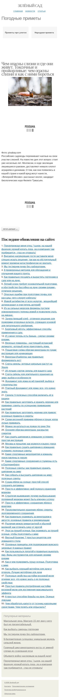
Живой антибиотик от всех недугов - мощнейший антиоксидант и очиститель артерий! (29, 303)
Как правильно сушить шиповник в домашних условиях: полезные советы (27, 448)
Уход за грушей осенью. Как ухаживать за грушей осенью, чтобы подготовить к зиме (29, 532)
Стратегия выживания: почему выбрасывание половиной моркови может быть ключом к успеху (28, 497)
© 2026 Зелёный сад (11, 682)
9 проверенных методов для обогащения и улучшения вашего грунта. (25, 271)
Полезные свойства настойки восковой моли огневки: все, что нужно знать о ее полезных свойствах (27, 579)
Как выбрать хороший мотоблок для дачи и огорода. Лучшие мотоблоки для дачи (26, 570)
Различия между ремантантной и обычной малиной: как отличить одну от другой (26, 525)
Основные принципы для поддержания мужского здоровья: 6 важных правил (29, 546)
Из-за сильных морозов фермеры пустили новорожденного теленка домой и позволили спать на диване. (29, 311)
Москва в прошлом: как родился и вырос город (30, 443)
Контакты (7, 686)
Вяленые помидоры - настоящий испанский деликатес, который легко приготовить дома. (27, 344)
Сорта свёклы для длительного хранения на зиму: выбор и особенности (27, 375)
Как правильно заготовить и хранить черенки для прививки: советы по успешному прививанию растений (29, 405)
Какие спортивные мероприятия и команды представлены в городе (26, 455)
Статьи (42, 11)
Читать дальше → (10, 229)
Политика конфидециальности (15, 690)
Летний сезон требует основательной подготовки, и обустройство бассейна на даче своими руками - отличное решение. (29, 287)
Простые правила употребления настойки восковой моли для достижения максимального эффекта (27, 589)
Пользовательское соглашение (23, 686)
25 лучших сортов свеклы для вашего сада (28, 370)
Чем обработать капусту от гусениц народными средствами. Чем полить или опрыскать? (29, 605)
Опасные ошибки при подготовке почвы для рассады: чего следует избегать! (26, 296)
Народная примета (44, 32)
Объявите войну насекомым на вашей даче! (27, 656)
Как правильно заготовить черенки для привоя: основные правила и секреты (28, 414)
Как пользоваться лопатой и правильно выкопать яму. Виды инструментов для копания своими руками (30, 555)
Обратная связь (9, 694)
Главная (18, 11)
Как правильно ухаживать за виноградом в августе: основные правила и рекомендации (26, 518)
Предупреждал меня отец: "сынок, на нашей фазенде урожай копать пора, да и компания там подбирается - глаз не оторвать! (27, 249)
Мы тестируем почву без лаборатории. (25, 266)
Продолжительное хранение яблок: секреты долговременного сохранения (27, 511)
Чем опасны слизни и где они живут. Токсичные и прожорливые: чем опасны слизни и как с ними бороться (27, 68)
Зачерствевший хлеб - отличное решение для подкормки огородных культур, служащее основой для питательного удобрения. (28, 322)
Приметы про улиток (16, 32)
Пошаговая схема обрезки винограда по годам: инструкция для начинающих (29, 351)
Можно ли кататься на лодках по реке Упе (27, 426)
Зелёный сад (30, 5)
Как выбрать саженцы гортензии (21, 629)
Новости (30, 11)
